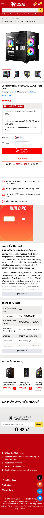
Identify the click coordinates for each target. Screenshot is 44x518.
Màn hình (37, 14)
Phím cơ (30, 14)
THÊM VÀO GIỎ (22, 158)
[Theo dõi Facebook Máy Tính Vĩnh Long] (16, 429)
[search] (40, 10)
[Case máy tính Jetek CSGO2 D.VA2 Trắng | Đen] (22, 47)
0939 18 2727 (20, 466)
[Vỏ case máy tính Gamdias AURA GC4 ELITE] (10, 373)
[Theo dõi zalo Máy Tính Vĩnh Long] (22, 429)
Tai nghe (13, 14)
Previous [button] (3, 47)
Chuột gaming (21, 14)
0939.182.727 (21, 164)
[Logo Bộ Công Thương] (8, 475)
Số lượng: (6, 143)
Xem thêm (23, 294)
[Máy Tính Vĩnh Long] (18, 4)
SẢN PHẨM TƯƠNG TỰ (12, 361)
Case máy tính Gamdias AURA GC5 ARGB (24, 385)
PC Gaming (5, 14)
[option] (22, 47)
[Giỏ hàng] (39, 4)
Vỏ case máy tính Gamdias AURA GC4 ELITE (9, 385)
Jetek (14, 92)
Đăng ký (39, 424)
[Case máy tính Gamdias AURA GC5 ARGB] (26, 373)
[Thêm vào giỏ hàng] (14, 388)
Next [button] (40, 47)
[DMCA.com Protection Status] (22, 475)
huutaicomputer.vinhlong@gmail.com (23, 470)
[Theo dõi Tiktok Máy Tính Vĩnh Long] (28, 429)
